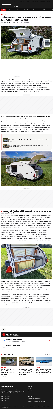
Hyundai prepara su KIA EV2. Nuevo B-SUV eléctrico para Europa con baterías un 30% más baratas (8, 371)
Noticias (16, 2)
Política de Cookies (5, 398)
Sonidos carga (11, 9)
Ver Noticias (48, 354)
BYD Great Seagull (21, 9)
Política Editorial (4, 400)
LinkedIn (43, 401)
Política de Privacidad (5, 396)
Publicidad (30, 386)
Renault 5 (43, 9)
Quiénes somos (31, 390)
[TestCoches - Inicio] (6, 4)
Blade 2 (29, 9)
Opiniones (42, 2)
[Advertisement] (29, 69)
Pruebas (16, 6)
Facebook (30, 401)
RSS (39, 401)
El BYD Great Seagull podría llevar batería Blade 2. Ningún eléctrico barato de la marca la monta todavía (26, 371)
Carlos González (6, 22)
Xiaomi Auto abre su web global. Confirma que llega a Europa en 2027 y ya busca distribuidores (43, 370)
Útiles (48, 2)
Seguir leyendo (8, 354)
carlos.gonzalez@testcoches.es (34, 398)
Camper (3, 329)
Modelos (22, 2)
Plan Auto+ (35, 9)
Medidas (28, 2)
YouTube (36, 401)
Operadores (35, 2)
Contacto (29, 388)
